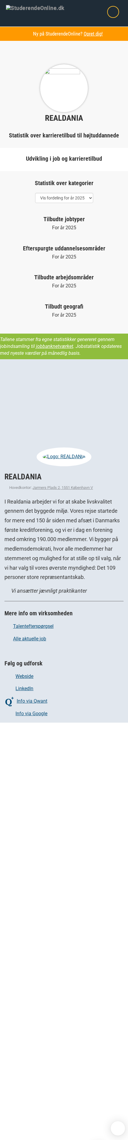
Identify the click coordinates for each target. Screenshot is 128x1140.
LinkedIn (24, 688)
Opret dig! (93, 34)
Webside (24, 676)
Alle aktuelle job (29, 639)
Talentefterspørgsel (33, 626)
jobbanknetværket (54, 346)
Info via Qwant (32, 701)
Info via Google (31, 713)
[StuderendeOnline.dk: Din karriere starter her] (39, 7)
